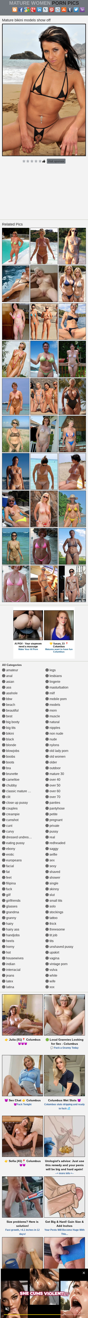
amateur (11, 670)
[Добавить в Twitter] (76, 9)
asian (9, 681)
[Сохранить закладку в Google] (27, 9)
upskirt (54, 952)
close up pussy (16, 802)
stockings (56, 912)
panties (54, 802)
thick (52, 923)
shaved (54, 872)
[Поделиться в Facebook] (20, 9)
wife (52, 981)
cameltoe (12, 779)
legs (52, 670)
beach (10, 704)
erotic (9, 854)
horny (9, 946)
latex (9, 981)
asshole (11, 693)
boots (9, 762)
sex (52, 860)
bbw (8, 699)
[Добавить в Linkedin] (39, 9)
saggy (53, 848)
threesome (57, 929)
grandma (12, 912)
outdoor (55, 768)
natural (54, 722)
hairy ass (12, 929)
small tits (55, 900)
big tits (10, 727)
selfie (53, 854)
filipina (10, 883)
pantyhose (57, 808)
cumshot (11, 820)
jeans (9, 975)
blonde (10, 745)
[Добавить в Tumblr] (70, 9)
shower (54, 877)
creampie (12, 814)
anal (8, 676)
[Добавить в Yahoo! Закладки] (82, 9)
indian (10, 964)
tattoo (53, 918)
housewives (14, 958)
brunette (11, 774)
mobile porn (58, 699)
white (53, 975)
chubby (11, 785)
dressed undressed (19, 837)
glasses (11, 906)
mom (53, 710)
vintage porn (58, 964)
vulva (53, 969)
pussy (53, 831)
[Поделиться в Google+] (33, 9)
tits (51, 941)
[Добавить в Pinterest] (51, 9)
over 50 (54, 785)
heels (9, 941)
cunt (8, 825)
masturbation (58, 687)
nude (53, 739)
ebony (10, 848)
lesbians (55, 676)
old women (57, 756)
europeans (13, 860)
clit (7, 797)
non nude (56, 733)
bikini (9, 733)
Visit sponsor (56, 161)
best (8, 716)
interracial (12, 969)
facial (9, 866)
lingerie (54, 681)
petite (53, 814)
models (54, 704)
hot (8, 952)
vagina (54, 958)
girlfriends (12, 900)
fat (7, 872)
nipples (54, 727)
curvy (9, 831)
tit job (53, 935)
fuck (8, 889)
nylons (54, 745)
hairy (9, 923)
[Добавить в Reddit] (57, 9)
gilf (7, 895)
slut (52, 895)
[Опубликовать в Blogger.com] (14, 9)
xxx (51, 987)
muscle (54, 716)
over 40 (54, 779)
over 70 (54, 797)
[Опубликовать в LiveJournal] (45, 9)
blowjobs (12, 751)
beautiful (12, 710)
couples (11, 808)
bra (8, 768)
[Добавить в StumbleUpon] (63, 9)
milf (52, 693)
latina (9, 987)
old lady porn (58, 751)
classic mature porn (19, 791)
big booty (12, 722)
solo (52, 906)
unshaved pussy (61, 946)
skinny (54, 889)
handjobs (12, 935)
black (9, 739)
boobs (10, 756)
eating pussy (15, 843)
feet (8, 877)
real (52, 837)
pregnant (55, 820)
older (53, 762)
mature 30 (56, 774)
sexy (52, 866)
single (53, 883)
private (54, 825)
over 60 (54, 791)
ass (8, 687)
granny (10, 918)
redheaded (57, 843)
